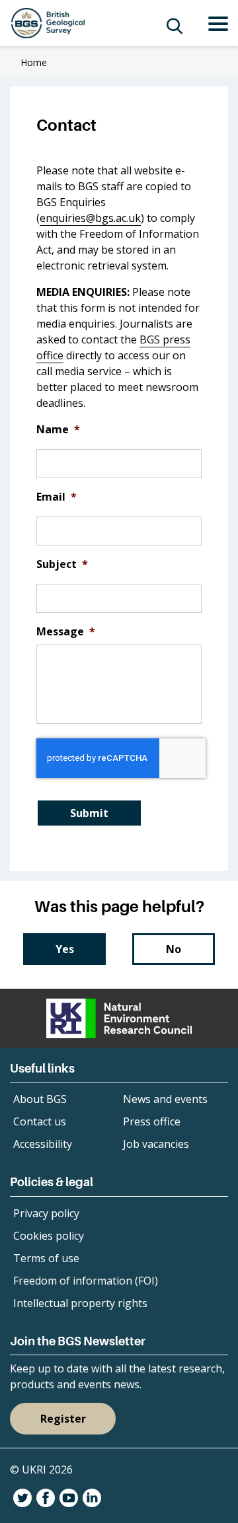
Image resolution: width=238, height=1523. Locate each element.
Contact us (39, 1121)
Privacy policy (46, 1213)
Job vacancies (156, 1144)
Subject (62, 564)
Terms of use (46, 1258)
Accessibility (42, 1144)
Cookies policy (48, 1235)
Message (65, 632)
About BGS (40, 1099)
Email (56, 497)
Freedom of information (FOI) (85, 1280)
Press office (151, 1121)
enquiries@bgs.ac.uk (90, 218)
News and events (165, 1099)
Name (58, 430)
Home (33, 62)
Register (63, 1418)
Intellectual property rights (80, 1303)
